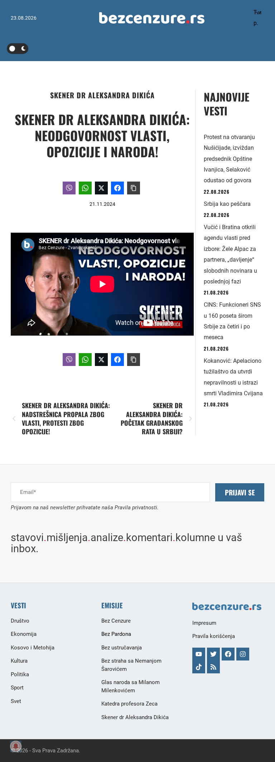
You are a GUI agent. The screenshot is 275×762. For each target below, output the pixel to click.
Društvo (20, 621)
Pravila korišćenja (213, 636)
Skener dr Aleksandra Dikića (102, 95)
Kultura (19, 661)
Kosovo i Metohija (32, 647)
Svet (16, 701)
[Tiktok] (198, 666)
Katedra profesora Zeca (129, 704)
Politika (20, 674)
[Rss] (213, 666)
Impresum (204, 623)
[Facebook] (228, 654)
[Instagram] (242, 654)
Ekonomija (24, 634)
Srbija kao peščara (227, 204)
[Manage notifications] (15, 746)
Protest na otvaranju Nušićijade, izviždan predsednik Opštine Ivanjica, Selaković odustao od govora (229, 159)
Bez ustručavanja (121, 647)
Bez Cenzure (116, 621)
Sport (17, 687)
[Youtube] (198, 654)
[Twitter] (213, 654)
